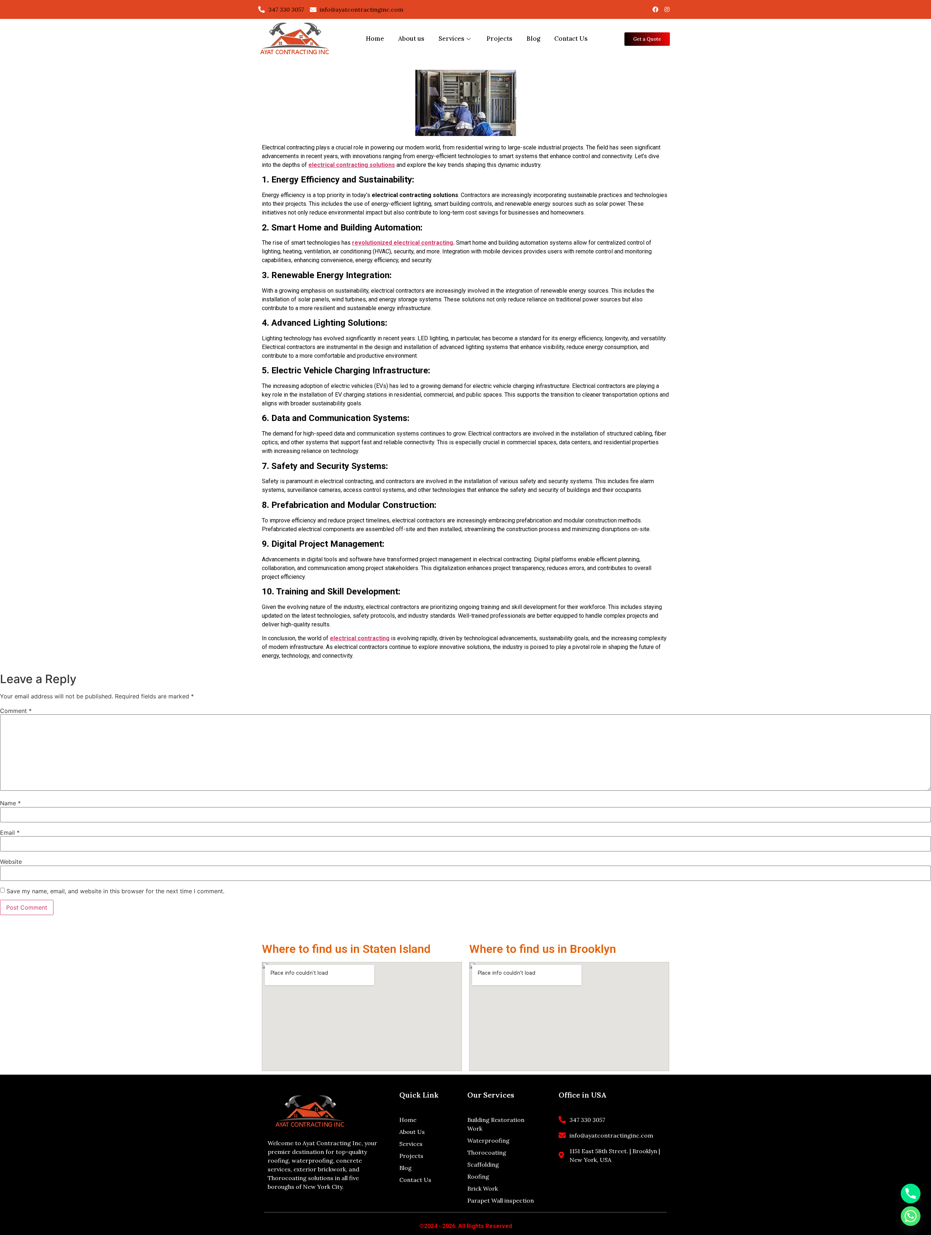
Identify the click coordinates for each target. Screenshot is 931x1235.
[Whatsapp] (910, 1216)
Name (10, 803)
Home (375, 39)
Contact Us (571, 39)
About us (411, 39)
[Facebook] (655, 9)
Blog (533, 39)
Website (11, 862)
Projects (499, 39)
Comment (16, 711)
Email (10, 832)
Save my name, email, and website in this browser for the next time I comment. (115, 891)
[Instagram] (667, 9)
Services (451, 39)
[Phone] (910, 1193)
